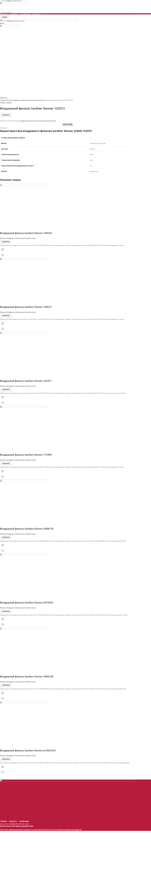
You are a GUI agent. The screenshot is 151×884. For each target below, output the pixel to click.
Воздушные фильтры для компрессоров (27, 100)
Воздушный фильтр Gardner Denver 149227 (26, 306)
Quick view (3, 255)
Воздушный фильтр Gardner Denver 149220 (26, 233)
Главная (3, 100)
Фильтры (9, 100)
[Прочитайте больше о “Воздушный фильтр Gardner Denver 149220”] (3, 249)
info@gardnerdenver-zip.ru (19, 824)
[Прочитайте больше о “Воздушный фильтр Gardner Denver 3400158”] (3, 693)
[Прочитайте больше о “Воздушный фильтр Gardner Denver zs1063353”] (3, 767)
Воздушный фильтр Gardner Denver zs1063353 (28, 750)
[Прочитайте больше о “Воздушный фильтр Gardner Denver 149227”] (3, 323)
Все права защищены (15, 826)
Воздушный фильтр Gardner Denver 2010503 (26, 602)
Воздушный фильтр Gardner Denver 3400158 (26, 676)
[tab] (68, 124)
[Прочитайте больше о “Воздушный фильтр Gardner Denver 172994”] (3, 471)
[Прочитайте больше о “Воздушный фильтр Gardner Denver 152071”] (3, 397)
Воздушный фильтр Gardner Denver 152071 (26, 380)
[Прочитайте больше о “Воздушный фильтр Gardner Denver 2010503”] (3, 619)
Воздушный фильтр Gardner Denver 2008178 (26, 528)
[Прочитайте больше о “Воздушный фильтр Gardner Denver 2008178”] (3, 545)
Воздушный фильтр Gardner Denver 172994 (26, 454)
